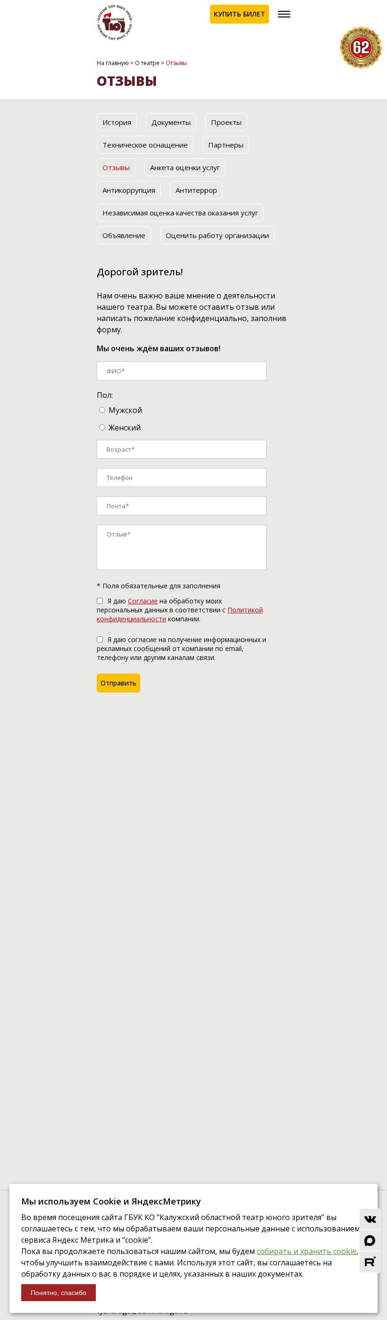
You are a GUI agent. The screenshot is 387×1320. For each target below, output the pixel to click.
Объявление (123, 235)
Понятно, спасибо (58, 1292)
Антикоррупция (128, 190)
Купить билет (239, 13)
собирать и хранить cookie (306, 1251)
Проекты (226, 122)
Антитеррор (196, 190)
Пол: (105, 395)
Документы (171, 122)
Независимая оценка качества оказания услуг (180, 212)
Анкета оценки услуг (185, 167)
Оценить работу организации (217, 235)
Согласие (143, 600)
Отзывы (116, 167)
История (116, 122)
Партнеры (226, 144)
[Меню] (284, 14)
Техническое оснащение (145, 144)
